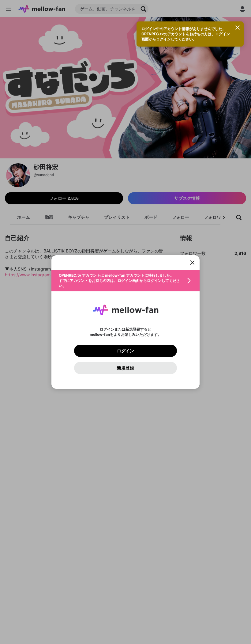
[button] (125, 280)
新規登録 (125, 368)
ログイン (125, 350)
